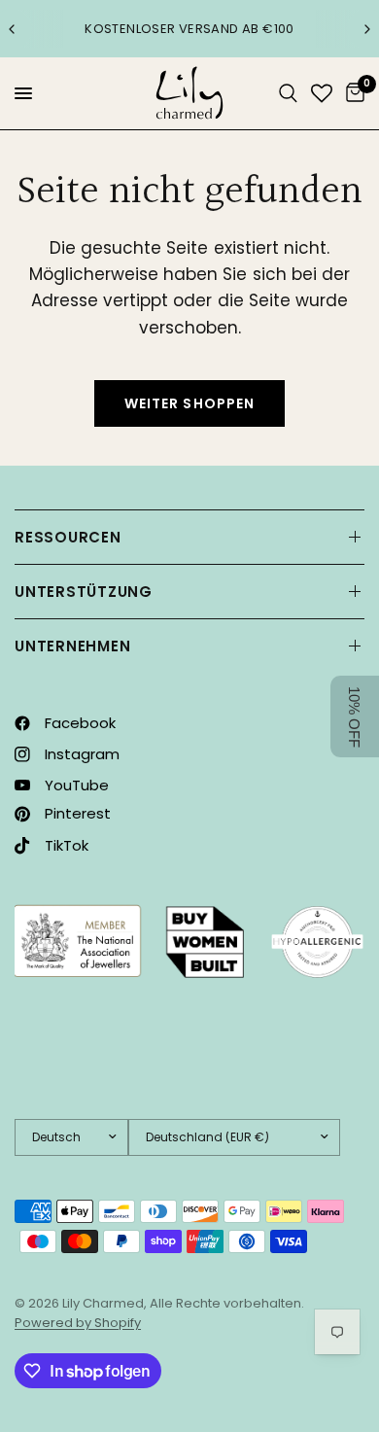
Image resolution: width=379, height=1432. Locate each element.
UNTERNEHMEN (72, 646)
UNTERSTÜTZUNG (84, 591)
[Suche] (288, 93)
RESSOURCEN (68, 537)
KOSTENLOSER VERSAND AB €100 (189, 28)
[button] (354, 716)
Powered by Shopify (78, 1322)
